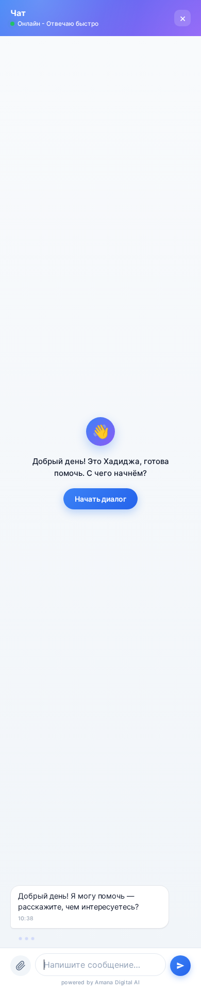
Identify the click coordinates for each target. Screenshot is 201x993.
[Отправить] (180, 965)
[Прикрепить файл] (20, 965)
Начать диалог (100, 498)
